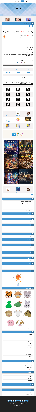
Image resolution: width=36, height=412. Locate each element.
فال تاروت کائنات (30, 338)
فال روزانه (22, 1)
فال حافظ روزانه (8, 121)
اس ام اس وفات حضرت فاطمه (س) (28, 206)
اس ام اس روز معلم (30, 205)
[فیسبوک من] (22, 401)
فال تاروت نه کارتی (30, 349)
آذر (16, 62)
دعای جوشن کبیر (30, 247)
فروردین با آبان (18, 72)
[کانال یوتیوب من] (11, 401)
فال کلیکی (31, 255)
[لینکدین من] (9, 401)
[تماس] (18, 401)
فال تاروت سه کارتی (30, 341)
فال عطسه (31, 387)
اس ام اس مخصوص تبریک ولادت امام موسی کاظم (26, 201)
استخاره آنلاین (12, 1)
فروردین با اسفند (8, 75)
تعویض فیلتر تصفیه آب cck (29, 367)
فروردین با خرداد (8, 66)
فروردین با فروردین (28, 66)
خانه (32, 1)
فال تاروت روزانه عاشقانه (29, 354)
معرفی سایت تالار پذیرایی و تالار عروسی (27, 365)
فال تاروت (26, 1)
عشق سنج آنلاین (30, 260)
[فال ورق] (11, 176)
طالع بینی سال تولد (30, 328)
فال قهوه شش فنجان (29, 230)
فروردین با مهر (28, 72)
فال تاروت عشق (30, 352)
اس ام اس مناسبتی (17, 1)
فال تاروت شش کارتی (29, 347)
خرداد (19, 62)
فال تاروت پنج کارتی (30, 345)
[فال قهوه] (26, 162)
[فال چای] (26, 176)
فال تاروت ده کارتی (30, 350)
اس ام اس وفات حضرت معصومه (28, 210)
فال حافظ (30, 1)
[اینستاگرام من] (20, 401)
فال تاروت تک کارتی (30, 339)
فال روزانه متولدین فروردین (26, 23)
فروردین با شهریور (8, 69)
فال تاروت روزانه (30, 334)
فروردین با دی (28, 75)
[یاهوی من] (27, 401)
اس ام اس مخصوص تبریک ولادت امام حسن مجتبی (26, 203)
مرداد (23, 62)
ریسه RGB (31, 266)
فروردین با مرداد (18, 69)
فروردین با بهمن (18, 75)
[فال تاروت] (26, 147)
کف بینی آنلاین (7, 115)
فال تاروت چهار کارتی (29, 343)
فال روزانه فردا (30, 392)
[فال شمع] (11, 162)
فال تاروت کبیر (30, 336)
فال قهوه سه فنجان (30, 229)
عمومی (28, 194)
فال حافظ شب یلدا (30, 378)
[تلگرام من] (25, 401)
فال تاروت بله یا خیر (30, 356)
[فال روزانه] (11, 147)
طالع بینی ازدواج (30, 242)
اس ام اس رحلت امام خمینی (29, 208)
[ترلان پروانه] (18, 19)
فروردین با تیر (28, 69)
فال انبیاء (31, 221)
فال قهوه (31, 227)
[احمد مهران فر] (28, 19)
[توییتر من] (16, 401)
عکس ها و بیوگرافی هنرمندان (28, 394)
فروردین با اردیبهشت (18, 66)
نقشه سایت (15, 405)
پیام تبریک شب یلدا (30, 380)
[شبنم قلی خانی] (7, 19)
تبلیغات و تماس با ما (7, 1)
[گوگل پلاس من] (13, 401)
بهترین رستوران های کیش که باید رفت (27, 363)
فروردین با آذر (8, 72)
